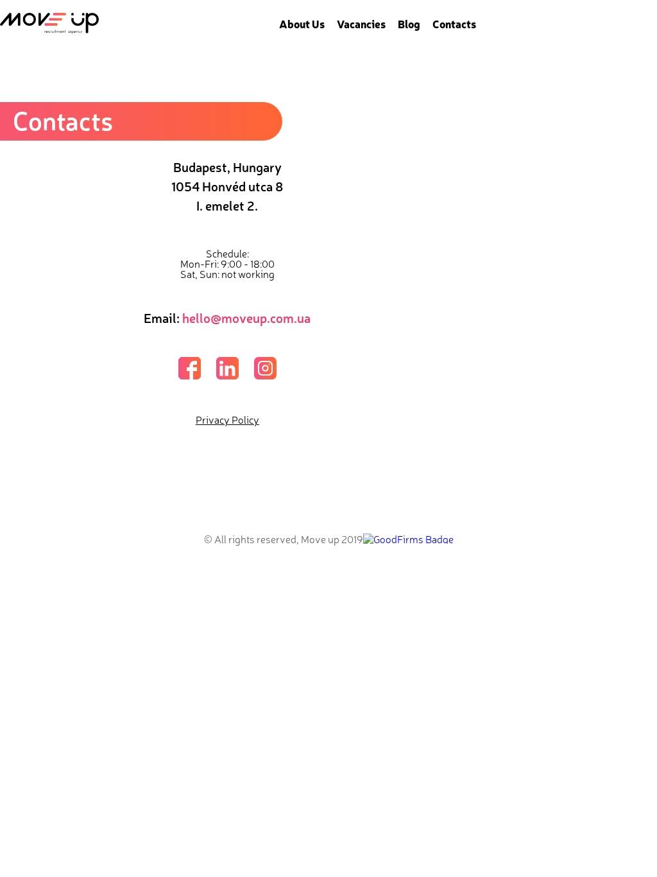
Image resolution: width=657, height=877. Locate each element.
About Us (302, 23)
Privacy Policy (227, 419)
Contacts (454, 23)
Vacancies (361, 23)
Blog (409, 23)
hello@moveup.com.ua (246, 317)
